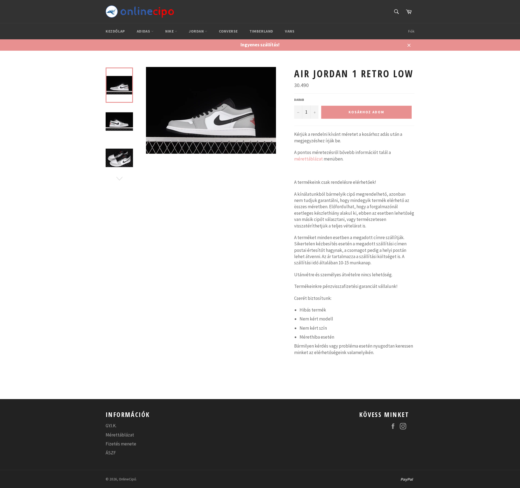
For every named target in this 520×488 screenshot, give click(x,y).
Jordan (197, 31)
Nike (170, 31)
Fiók (411, 31)
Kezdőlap (115, 31)
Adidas (144, 31)
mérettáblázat (308, 159)
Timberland (261, 31)
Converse (228, 31)
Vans (289, 31)
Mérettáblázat (120, 435)
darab (299, 100)
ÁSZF (111, 453)
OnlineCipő (127, 479)
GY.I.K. (111, 426)
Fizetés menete (121, 444)
